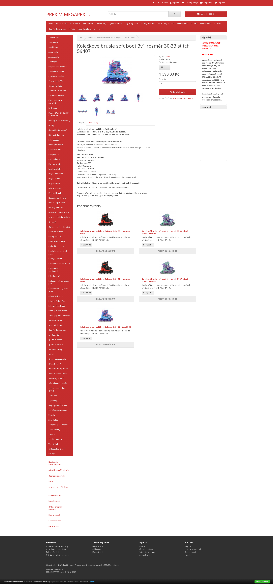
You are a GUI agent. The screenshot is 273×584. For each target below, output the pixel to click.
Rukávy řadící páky (55, 296)
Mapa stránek (53, 526)
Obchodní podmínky (56, 476)
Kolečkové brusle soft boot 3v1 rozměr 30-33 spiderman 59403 (105, 232)
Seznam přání (190, 552)
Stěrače (72, 29)
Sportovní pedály (55, 340)
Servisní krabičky (55, 320)
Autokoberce (75, 23)
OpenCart (60, 569)
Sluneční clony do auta (57, 29)
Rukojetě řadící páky (56, 301)
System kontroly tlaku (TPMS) (57, 389)
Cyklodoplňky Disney (86, 29)
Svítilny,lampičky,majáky (58, 383)
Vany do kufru (54, 444)
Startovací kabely (55, 349)
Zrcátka (51, 434)
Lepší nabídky (144, 555)
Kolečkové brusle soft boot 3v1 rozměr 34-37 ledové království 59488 (165, 280)
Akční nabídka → (208, 54)
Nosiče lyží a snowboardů (58, 212)
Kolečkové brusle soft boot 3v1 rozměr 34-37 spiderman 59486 (105, 280)
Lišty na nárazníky (55, 174)
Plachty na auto (54, 236)
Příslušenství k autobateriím (54, 269)
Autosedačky (101, 23)
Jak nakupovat (54, 501)
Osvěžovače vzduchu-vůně (59, 227)
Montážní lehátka (55, 193)
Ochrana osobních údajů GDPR (58, 488)
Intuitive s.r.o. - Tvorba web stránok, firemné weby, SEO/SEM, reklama (90, 565)
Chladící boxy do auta (57, 91)
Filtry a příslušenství (56, 135)
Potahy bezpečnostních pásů (57, 252)
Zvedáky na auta (55, 439)
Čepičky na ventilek (56, 76)
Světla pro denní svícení (57, 373)
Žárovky (51, 415)
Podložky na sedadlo (56, 241)
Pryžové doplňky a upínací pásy (59, 282)
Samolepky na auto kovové (211, 23)
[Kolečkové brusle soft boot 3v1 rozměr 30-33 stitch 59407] (116, 72)
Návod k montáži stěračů (58, 470)
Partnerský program (147, 552)
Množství (162, 79)
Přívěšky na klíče (54, 276)
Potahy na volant (55, 259)
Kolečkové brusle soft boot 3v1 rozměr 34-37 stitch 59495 (105, 327)
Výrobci (142, 546)
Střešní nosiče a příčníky (58, 369)
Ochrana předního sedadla (59, 217)
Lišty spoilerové (54, 188)
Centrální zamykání (56, 71)
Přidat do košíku (177, 92)
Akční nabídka (61, 23)
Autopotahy (88, 23)
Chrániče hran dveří (56, 95)
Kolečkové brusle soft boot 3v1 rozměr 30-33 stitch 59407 (111, 38)
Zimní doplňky (54, 429)
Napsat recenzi (187, 98)
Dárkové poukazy (146, 549)
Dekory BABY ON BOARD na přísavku (58, 114)
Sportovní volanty (55, 344)
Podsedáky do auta (166, 23)
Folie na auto (53, 140)
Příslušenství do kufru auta (59, 263)
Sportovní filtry (54, 335)
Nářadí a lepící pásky (56, 203)
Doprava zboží (54, 515)
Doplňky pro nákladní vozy (59, 120)
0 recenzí (176, 98)
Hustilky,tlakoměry (55, 145)
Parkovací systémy (55, 232)
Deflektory (52, 108)
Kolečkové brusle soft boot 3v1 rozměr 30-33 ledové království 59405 (165, 232)
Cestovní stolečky (55, 86)
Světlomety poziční (56, 378)
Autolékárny (53, 47)
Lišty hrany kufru (131, 23)
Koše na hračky (54, 159)
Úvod (50, 23)
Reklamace (96, 549)
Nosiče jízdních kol (148, 23)
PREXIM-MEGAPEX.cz (68, 14)
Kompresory (53, 154)
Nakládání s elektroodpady (54, 463)
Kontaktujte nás (54, 520)
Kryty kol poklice (115, 23)
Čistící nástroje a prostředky (55, 101)
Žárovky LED (53, 420)
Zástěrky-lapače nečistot (58, 425)
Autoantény (53, 42)
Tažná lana (52, 396)
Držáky (51, 125)
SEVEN (168, 56)
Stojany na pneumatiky (57, 359)
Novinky (188, 555)
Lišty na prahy (54, 178)
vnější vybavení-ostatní (57, 405)
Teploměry (52, 400)
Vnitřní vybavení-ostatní (57, 410)
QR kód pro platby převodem (55, 508)
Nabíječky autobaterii (57, 198)
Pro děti (101, 29)
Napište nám (97, 546)
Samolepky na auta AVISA (187, 23)
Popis (81, 123)
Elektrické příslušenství (57, 130)
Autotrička (52, 62)
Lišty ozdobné (54, 183)
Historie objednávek (193, 549)
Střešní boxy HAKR (55, 364)
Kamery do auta (54, 149)
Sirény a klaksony (55, 325)
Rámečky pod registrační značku (58, 290)
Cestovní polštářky (55, 81)
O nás (50, 481)
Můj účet (188, 546)
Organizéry (52, 222)
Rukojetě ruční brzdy (56, 306)
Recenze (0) (93, 123)
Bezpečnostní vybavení (57, 66)
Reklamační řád (54, 495)
